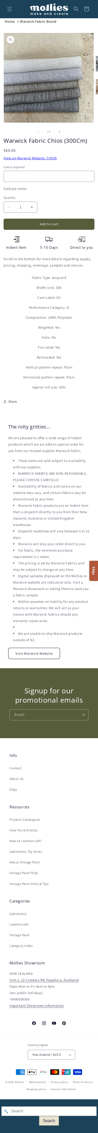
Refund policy (37, 1082)
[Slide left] (38, 131)
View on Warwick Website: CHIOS (30, 158)
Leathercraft (19, 924)
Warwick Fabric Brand (38, 21)
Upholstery (18, 914)
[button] (9, 9)
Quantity (9, 198)
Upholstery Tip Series (26, 851)
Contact (16, 768)
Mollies (19, 1082)
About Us (17, 779)
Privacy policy (59, 1082)
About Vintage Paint (25, 862)
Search (49, 1121)
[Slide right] (59, 131)
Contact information (63, 1089)
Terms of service (83, 1082)
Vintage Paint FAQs (24, 873)
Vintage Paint (20, 935)
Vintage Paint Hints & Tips (29, 884)
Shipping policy (36, 1089)
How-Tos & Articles (24, 830)
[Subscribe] (83, 714)
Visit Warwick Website (34, 653)
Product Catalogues (25, 819)
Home (10, 21)
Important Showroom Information (37, 1005)
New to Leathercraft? (26, 841)
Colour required (14, 167)
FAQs (13, 790)
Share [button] (12, 401)
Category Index (21, 946)
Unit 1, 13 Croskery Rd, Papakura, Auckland (44, 980)
